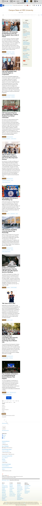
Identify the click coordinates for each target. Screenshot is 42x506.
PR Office (3, 459)
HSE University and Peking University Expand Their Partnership (9, 231)
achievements (13, 213)
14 (6, 402)
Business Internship (12, 495)
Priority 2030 (4, 416)
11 (18, 400)
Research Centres (19, 486)
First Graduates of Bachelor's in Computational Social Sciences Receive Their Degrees (10, 376)
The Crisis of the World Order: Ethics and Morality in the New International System (26, 25)
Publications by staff (27, 485)
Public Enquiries (4, 500)
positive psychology (5, 357)
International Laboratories (19, 485)
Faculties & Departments (4, 490)
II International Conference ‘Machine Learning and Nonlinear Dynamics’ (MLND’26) (26, 43)
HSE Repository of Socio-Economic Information (27, 492)
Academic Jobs (19, 493)
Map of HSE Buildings (5, 446)
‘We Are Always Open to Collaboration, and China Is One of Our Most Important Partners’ (10, 157)
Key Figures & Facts (4, 485)
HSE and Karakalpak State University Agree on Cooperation (9, 72)
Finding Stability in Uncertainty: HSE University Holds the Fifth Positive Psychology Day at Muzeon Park (10, 339)
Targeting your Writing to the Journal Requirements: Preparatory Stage (26, 56)
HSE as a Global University (6, 96)
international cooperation (11, 95)
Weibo (4, 436)
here (6, 503)
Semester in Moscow (13, 494)
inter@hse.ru (4, 442)
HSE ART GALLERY (13, 287)
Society (3, 410)
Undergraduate (12, 488)
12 (2, 402)
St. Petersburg (12, 53)
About (3, 483)
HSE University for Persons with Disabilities (4, 497)
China (12, 180)
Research (19, 483)
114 (14, 402)
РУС (32, 5)
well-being (11, 357)
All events (25, 64)
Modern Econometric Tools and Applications (26, 50)
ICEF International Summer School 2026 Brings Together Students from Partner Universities (10, 115)
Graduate (11, 489)
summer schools (13, 138)
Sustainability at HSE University (5, 488)
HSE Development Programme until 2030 (8, 415)
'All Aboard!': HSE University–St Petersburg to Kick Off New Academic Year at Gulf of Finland (10, 34)
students (8, 213)
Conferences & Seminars (19, 491)
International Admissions (5, 441)
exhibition (8, 287)
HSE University (4, 480)
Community (3, 412)
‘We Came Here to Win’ (8, 303)
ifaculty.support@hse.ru (5, 465)
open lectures (9, 51)
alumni (8, 392)
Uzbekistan (13, 96)
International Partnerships (4, 492)
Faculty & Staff (4, 494)
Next (8, 397)
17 (10, 402)
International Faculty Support (6, 464)
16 (9, 402)
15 (7, 402)
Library (26, 489)
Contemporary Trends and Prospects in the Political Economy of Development (26, 34)
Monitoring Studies (20, 489)
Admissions (3, 406)
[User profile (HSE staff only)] (38, 5)
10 (16, 400)
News (8, 480)
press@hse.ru (4, 460)
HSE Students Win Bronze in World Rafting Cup (10, 199)
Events (26, 20)
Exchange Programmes (11, 491)
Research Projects (19, 488)
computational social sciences (6, 394)
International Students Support (7, 449)
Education (3, 408)
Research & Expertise (5, 409)
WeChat (4, 435)
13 (4, 402)
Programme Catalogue (11, 486)
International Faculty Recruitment (7, 467)
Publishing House (27, 488)
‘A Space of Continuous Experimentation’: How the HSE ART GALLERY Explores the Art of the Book (10, 270)
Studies (11, 483)
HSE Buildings (4, 495)
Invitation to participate (5, 53)
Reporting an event (10, 136)
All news (3, 405)
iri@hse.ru (3, 469)
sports (17, 213)
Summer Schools (12, 493)
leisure (13, 51)
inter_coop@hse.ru (5, 457)
